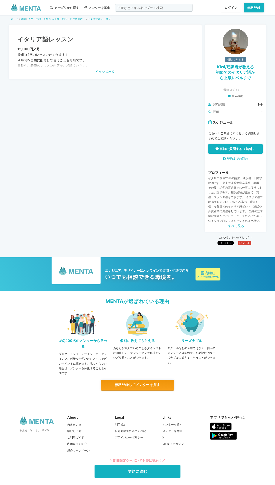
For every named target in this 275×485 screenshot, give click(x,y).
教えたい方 (74, 424)
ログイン (231, 8)
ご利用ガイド (75, 437)
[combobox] (153, 8)
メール (246, 242)
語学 (23, 19)
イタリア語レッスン (99, 19)
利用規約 (120, 424)
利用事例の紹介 (77, 444)
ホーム (15, 19)
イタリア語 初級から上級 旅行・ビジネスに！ (56, 19)
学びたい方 (74, 431)
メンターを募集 (99, 7)
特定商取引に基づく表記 (130, 431)
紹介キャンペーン (78, 450)
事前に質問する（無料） (237, 149)
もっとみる (106, 71)
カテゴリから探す (66, 7)
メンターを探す (172, 424)
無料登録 (253, 8)
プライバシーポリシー (129, 437)
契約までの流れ (237, 158)
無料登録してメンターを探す (137, 384)
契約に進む (137, 471)
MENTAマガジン (173, 444)
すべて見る (236, 226)
